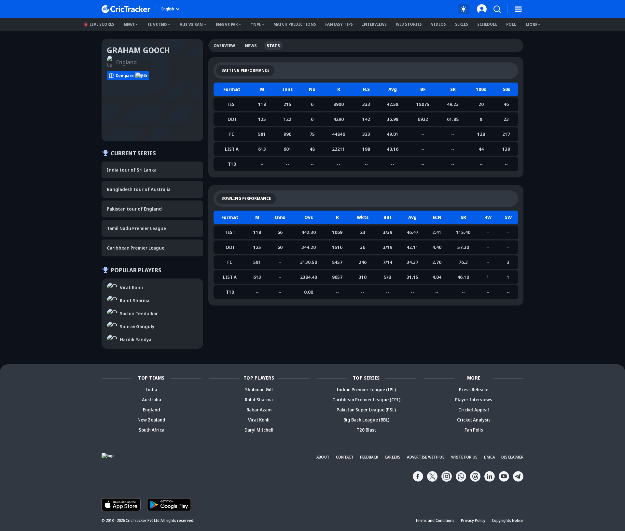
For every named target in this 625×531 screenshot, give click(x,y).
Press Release (473, 389)
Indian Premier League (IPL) (366, 389)
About (322, 457)
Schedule (487, 24)
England (151, 410)
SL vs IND (157, 24)
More (531, 24)
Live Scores (102, 24)
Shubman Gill (259, 389)
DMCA (489, 457)
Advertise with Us (425, 457)
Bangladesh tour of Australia (139, 189)
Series (461, 24)
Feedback (369, 457)
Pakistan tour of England (134, 209)
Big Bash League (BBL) (366, 420)
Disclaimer (512, 457)
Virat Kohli (259, 420)
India (151, 389)
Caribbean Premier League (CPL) (366, 399)
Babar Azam (258, 410)
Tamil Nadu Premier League (136, 228)
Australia (151, 399)
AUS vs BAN (191, 24)
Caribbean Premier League (135, 248)
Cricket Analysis (474, 420)
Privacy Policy (473, 520)
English (167, 9)
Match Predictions (294, 24)
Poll (511, 24)
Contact (345, 457)
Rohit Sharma (259, 399)
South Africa (151, 430)
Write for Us (464, 457)
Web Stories (409, 24)
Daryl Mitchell (258, 430)
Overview (224, 45)
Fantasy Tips (339, 24)
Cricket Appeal (473, 410)
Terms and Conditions (434, 520)
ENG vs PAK (227, 24)
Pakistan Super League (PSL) (366, 410)
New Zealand (151, 420)
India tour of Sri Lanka (132, 170)
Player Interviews (473, 399)
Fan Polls (474, 430)
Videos (438, 24)
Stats (273, 45)
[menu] (518, 9)
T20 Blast (366, 430)
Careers (392, 457)
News (129, 24)
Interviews (374, 24)
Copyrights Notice (507, 520)
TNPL (256, 24)
